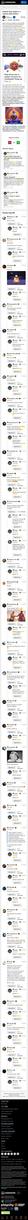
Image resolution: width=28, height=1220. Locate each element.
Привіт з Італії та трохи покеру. (12, 197)
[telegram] (2, 1154)
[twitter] (15, 1154)
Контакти (8, 1159)
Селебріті (3, 1148)
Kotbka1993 (16, 545)
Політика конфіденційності (8, 1161)
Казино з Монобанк (6, 1136)
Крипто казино (5, 1138)
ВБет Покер (4, 1103)
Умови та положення (17, 1159)
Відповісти (12, 224)
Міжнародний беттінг (6, 1119)
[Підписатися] (14, 17)
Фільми (3, 1146)
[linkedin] (11, 1154)
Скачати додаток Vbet (7, 1111)
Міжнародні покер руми (7, 1121)
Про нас (3, 1159)
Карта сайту (18, 1164)
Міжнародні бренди (6, 1113)
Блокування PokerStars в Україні (9, 1109)
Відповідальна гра (20, 1161)
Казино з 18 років (5, 1126)
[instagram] (5, 1154)
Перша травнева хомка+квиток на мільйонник (14, 178)
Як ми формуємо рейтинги (8, 1164)
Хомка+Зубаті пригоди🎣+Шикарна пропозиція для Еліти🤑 (13, 158)
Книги (2, 1144)
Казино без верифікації (7, 1128)
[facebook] (8, 1154)
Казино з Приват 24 (6, 1134)
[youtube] (18, 1154)
